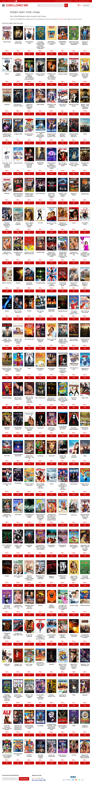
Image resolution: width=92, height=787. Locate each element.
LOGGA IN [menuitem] (4, 1)
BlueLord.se (35, 778)
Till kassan (86, 5)
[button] (3, 5)
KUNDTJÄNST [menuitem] (10, 1)
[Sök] (66, 5)
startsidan (61, 19)
